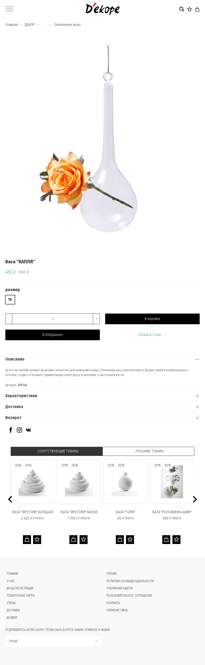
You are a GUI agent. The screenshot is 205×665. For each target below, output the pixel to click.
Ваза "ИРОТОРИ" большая (32, 512)
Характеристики (21, 395)
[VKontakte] (28, 431)
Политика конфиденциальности (130, 581)
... (44, 25)
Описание (15, 359)
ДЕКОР (29, 24)
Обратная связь (117, 610)
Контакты (113, 603)
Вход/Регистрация (20, 588)
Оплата (111, 574)
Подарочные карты (21, 595)
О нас (11, 581)
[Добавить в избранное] (37, 539)
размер (12, 289)
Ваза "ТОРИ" (125, 512)
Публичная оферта (120, 588)
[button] (10, 499)
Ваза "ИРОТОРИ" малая (79, 512)
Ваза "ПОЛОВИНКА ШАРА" (172, 512)
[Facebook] (10, 431)
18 (10, 299)
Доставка (14, 406)
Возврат (13, 417)
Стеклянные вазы (67, 24)
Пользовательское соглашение (129, 595)
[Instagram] (19, 431)
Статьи (11, 603)
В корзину (152, 318)
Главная (11, 24)
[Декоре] (103, 9)
